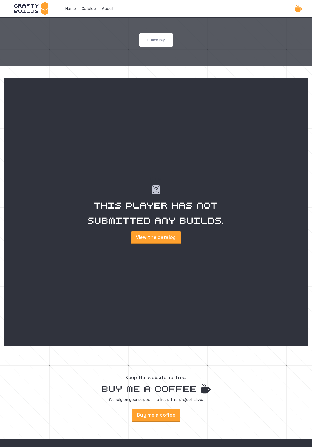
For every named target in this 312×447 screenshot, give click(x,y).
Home (70, 8)
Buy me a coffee (156, 415)
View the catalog (156, 237)
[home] (31, 8)
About (108, 8)
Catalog (89, 8)
